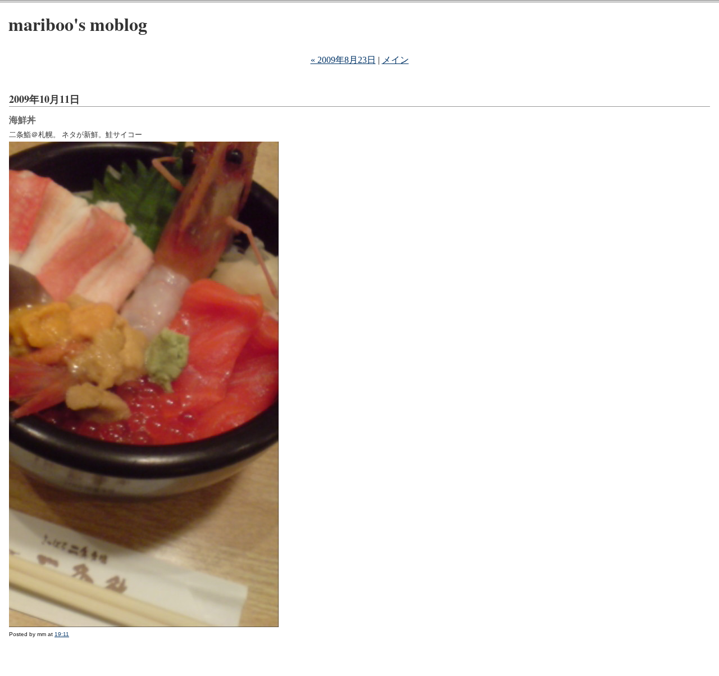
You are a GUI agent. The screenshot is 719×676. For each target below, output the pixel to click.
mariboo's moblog (77, 24)
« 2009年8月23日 (343, 60)
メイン (395, 60)
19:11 (61, 634)
